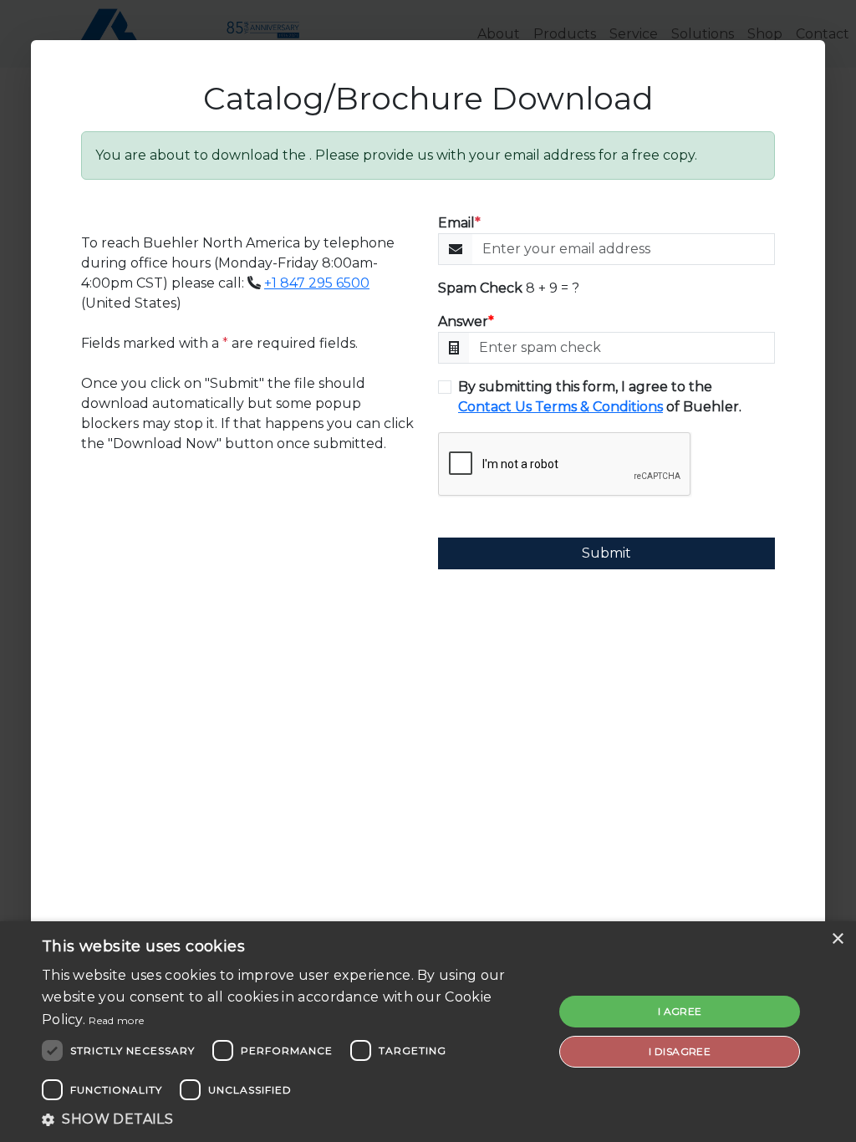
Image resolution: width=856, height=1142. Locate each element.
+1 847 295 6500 (316, 283)
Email (459, 223)
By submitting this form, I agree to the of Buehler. (599, 397)
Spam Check (480, 288)
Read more (116, 1020)
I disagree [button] (680, 1051)
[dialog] (428, 1031)
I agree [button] (680, 1011)
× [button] (837, 939)
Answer (466, 321)
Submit (606, 553)
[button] (290, 1119)
